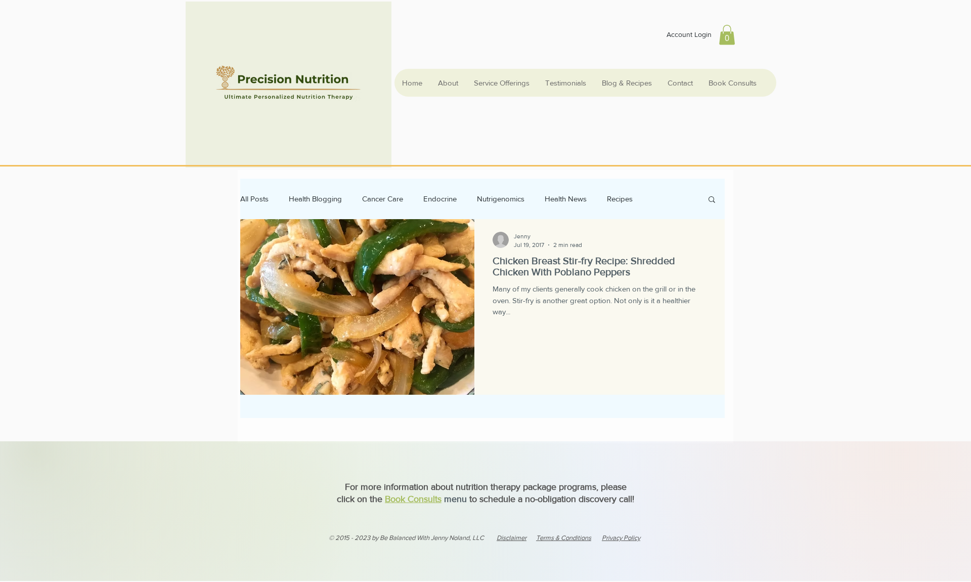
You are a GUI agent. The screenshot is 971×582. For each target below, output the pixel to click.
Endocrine (440, 198)
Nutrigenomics (500, 198)
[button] (727, 35)
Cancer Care (382, 198)
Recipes (620, 198)
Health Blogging (315, 198)
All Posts (254, 198)
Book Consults (413, 499)
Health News (566, 198)
